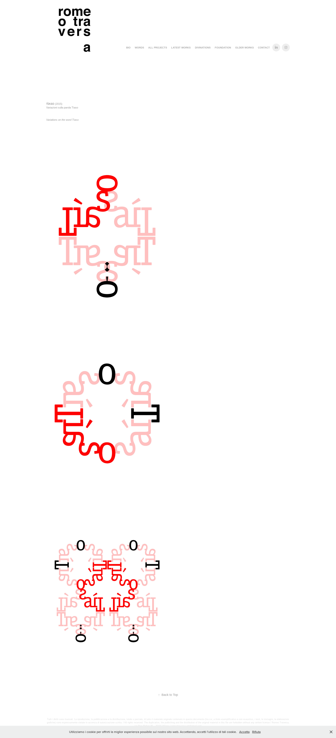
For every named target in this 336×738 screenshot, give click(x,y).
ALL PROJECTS (157, 47)
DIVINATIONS (203, 47)
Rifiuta (256, 732)
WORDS (139, 47)
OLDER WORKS (244, 47)
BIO (128, 47)
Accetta (244, 732)
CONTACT (264, 47)
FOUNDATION (223, 47)
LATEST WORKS (181, 47)
